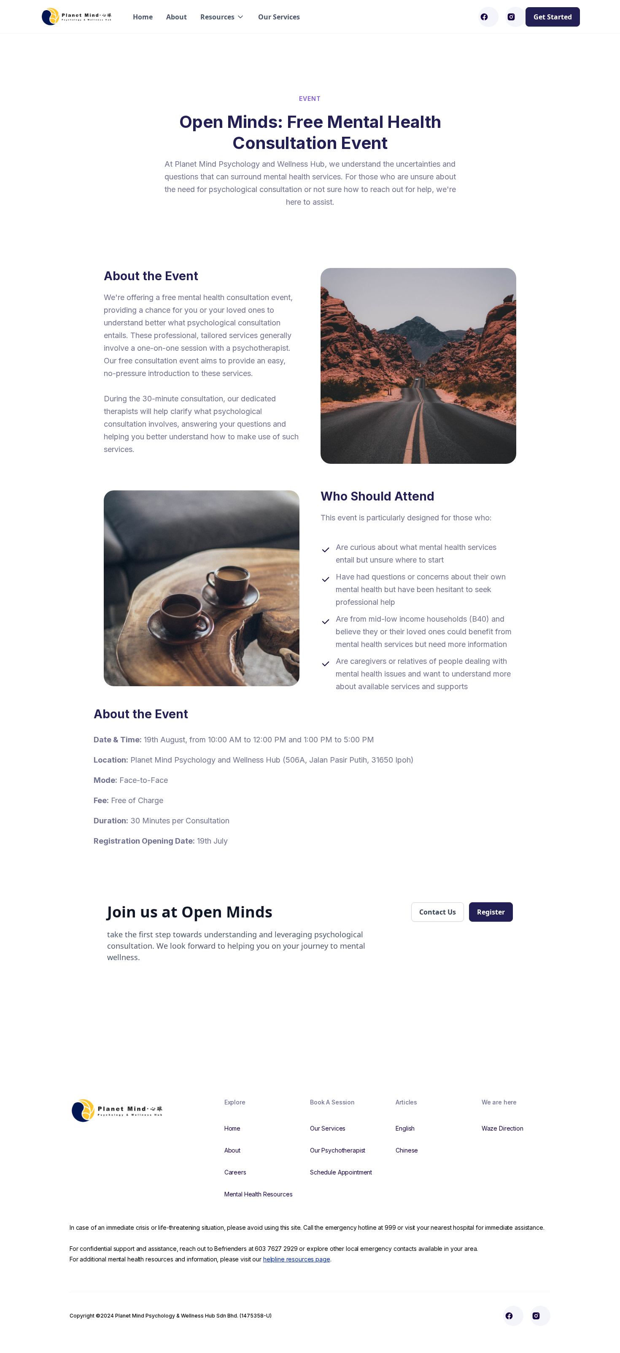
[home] (78, 16)
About (176, 17)
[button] (222, 17)
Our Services (279, 17)
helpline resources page (296, 1259)
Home (143, 17)
